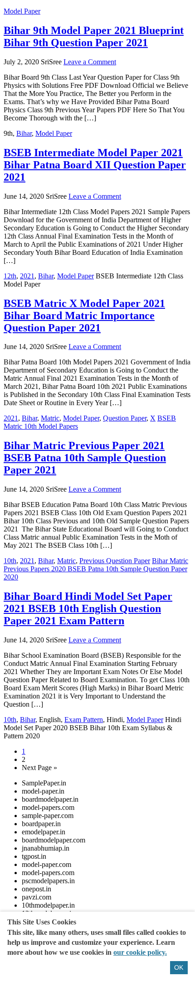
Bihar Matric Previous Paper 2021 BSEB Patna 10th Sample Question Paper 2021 (85, 458)
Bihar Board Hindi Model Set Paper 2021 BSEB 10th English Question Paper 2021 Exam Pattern (88, 608)
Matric (50, 418)
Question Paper (124, 418)
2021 (27, 276)
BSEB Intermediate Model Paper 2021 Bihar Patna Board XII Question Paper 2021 (95, 165)
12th (10, 276)
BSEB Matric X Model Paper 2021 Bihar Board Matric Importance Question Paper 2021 (84, 315)
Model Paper (22, 11)
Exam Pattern (83, 719)
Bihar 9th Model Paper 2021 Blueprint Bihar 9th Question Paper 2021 (94, 36)
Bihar (24, 133)
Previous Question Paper (114, 561)
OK (178, 967)
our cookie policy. (140, 952)
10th (10, 561)
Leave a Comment (89, 62)
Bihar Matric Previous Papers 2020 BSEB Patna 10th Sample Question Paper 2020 (96, 569)
